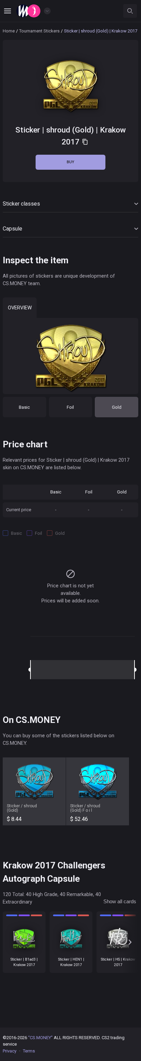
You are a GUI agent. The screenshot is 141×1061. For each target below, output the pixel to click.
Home (9, 30)
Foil (70, 407)
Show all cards (119, 901)
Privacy (9, 1050)
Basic (24, 407)
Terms (29, 1050)
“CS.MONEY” (40, 1037)
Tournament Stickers (39, 30)
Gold (116, 407)
